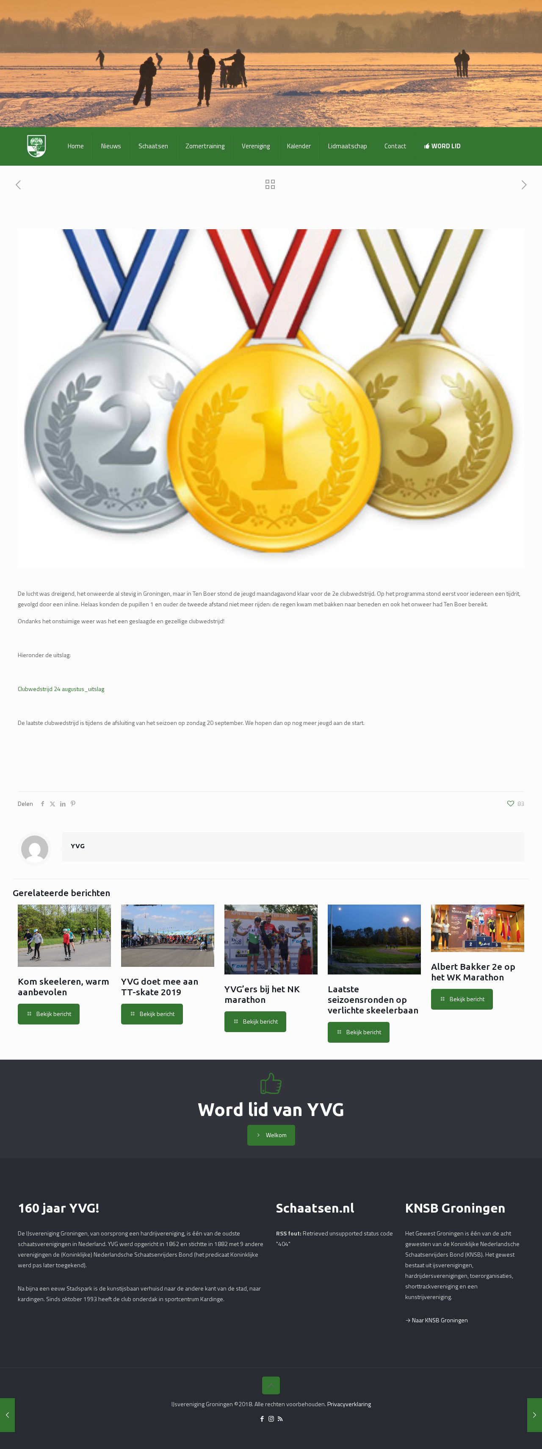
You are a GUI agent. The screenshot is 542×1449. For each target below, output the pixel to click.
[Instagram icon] (271, 1419)
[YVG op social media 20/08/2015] (7, 1415)
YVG (78, 845)
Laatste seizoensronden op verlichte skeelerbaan (373, 999)
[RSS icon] (280, 1419)
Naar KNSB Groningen (440, 1320)
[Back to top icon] (271, 1385)
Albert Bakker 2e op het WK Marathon (473, 971)
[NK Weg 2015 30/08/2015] (534, 1415)
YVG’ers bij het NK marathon (262, 994)
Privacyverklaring (349, 1403)
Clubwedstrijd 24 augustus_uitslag (61, 688)
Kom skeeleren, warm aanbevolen (63, 986)
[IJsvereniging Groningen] (36, 146)
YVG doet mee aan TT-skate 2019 (159, 986)
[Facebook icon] (262, 1419)
